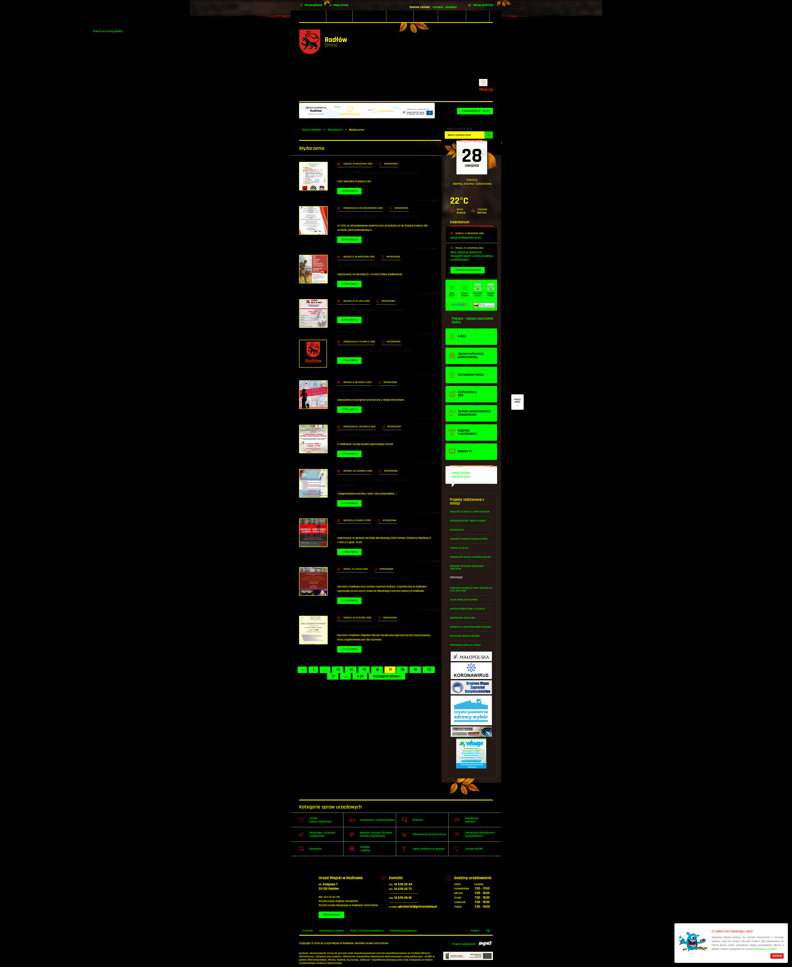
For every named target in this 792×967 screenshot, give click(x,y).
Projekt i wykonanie (464, 944)
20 (429, 669)
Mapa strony (340, 5)
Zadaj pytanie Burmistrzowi (461, 475)
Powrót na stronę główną (323, 41)
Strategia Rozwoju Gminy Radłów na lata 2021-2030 (471, 589)
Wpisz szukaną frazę (459, 128)
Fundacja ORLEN (459, 548)
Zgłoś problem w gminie (464, 599)
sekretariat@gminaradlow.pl (413, 907)
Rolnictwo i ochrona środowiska (322, 834)
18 (402, 669)
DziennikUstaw (477, 294)
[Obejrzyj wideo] (483, 84)
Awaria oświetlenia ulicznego (467, 608)
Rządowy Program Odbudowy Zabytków (467, 567)
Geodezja (315, 849)
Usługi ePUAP (474, 849)
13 (338, 669)
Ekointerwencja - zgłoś (475, 111)
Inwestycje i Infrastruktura (377, 820)
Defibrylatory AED (517, 402)
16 (377, 669)
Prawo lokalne (464, 294)
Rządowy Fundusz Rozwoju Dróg (469, 538)
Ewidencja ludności (471, 820)
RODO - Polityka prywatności (367, 931)
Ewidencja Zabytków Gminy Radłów (470, 627)
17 (390, 669)
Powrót (475, 931)
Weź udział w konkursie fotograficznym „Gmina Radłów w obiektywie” (471, 256)
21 (333, 676)
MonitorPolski (491, 294)
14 (351, 669)
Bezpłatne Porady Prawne (465, 636)
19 (415, 669)
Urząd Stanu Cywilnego (320, 820)
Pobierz (457, 319)
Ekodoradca (457, 529)
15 (364, 669)
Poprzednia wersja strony (465, 645)
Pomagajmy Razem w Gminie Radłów (470, 557)
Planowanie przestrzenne (429, 834)
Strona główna (313, 5)
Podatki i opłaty (365, 848)
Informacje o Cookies (331, 931)
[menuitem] (312, 16)
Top (488, 931)
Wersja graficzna (483, 5)
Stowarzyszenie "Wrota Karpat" (468, 520)
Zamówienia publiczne (462, 617)
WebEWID (452, 294)
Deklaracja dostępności (403, 931)
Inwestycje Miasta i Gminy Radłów (469, 511)
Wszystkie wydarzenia (468, 270)
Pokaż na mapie (332, 914)
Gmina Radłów (311, 130)
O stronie (307, 931)
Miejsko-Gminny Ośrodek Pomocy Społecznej (376, 834)
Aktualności (335, 130)
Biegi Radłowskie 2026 (465, 238)
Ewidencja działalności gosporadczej (480, 834)
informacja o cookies (765, 949)
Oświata (417, 820)
